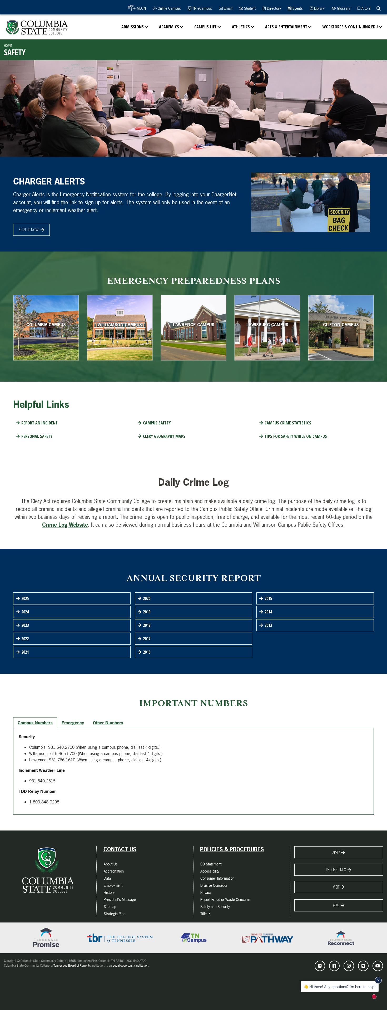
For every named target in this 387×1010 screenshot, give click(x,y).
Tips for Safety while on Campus (296, 436)
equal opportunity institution (130, 965)
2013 (268, 625)
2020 (146, 598)
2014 (268, 612)
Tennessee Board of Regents (72, 965)
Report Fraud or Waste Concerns (225, 899)
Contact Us (119, 849)
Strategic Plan (114, 913)
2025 (25, 598)
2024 (25, 612)
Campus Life (205, 27)
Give (336, 905)
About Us (111, 864)
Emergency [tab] (73, 723)
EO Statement (210, 864)
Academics (169, 27)
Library (319, 8)
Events (297, 8)
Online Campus (169, 8)
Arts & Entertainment (286, 27)
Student (249, 8)
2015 (268, 598)
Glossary (343, 8)
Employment (113, 885)
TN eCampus (201, 8)
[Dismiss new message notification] (378, 980)
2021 (25, 652)
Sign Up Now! (29, 230)
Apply (336, 852)
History (109, 892)
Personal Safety (36, 436)
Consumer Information (217, 878)
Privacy (205, 892)
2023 (25, 625)
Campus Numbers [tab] (35, 723)
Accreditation (114, 871)
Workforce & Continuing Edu (350, 27)
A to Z (365, 8)
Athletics (241, 27)
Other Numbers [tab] (108, 723)
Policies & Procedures (232, 849)
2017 (146, 639)
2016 (146, 652)
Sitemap (110, 906)
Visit (336, 887)
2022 (25, 639)
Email (227, 8)
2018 (146, 625)
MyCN (141, 8)
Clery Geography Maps (164, 436)
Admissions (132, 27)
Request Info (336, 870)
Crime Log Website (65, 524)
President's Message (120, 899)
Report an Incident (39, 423)
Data (107, 878)
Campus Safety (157, 423)
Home (8, 46)
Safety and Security (215, 906)
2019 (146, 612)
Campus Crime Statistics (288, 423)
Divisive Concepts (213, 885)
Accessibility (209, 871)
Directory (273, 8)
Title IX (205, 913)
